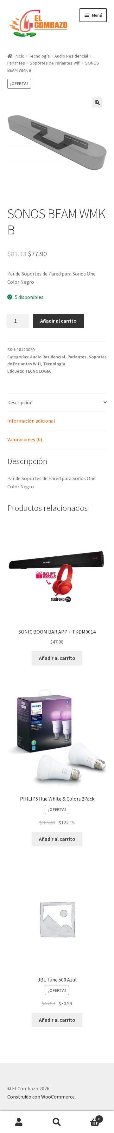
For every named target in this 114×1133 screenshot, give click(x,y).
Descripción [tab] (20, 402)
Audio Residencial (71, 56)
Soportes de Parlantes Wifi (55, 63)
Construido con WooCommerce (41, 1096)
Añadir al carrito (58, 321)
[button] (97, 102)
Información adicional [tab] (31, 421)
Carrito (88, 1116)
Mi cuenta (19, 1122)
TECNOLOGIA (38, 371)
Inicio (19, 56)
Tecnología (39, 56)
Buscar (57, 1122)
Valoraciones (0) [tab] (24, 439)
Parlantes (16, 63)
